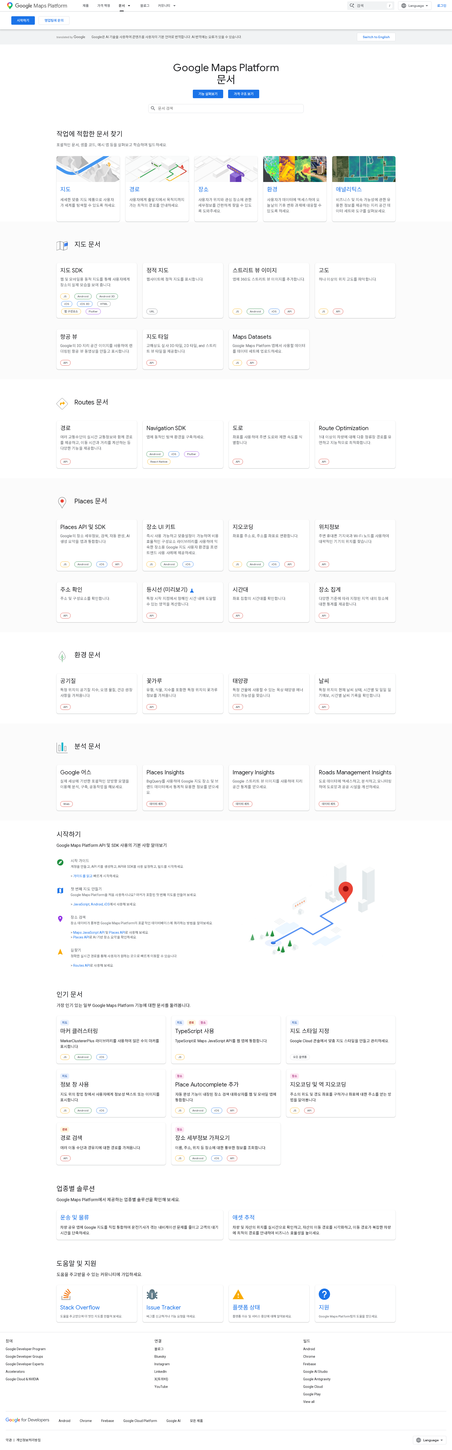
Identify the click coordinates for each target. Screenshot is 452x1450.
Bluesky (160, 1356)
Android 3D (107, 296)
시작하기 (23, 20)
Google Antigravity (317, 1379)
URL (151, 311)
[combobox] (370, 5)
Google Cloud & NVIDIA (22, 1379)
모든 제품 (196, 1421)
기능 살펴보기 (208, 94)
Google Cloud (313, 1387)
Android (83, 296)
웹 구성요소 (71, 311)
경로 (134, 189)
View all (309, 1402)
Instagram (162, 1364)
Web (66, 804)
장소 (203, 189)
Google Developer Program (26, 1349)
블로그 (144, 6)
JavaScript (81, 904)
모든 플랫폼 (300, 1057)
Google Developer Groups (24, 1356)
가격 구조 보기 (244, 94)
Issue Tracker (163, 1307)
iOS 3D (84, 304)
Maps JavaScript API (89, 932)
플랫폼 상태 (246, 1307)
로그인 (441, 6)
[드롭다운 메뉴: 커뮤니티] (176, 5)
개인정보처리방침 (28, 1440)
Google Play (312, 1394)
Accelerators (15, 1371)
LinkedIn (160, 1371)
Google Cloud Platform (140, 1421)
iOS (66, 304)
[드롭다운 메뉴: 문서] (130, 5)
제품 (86, 6)
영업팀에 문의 (54, 20)
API (289, 311)
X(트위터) (161, 1379)
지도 (65, 189)
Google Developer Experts (25, 1364)
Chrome (309, 1356)
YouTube (161, 1387)
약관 (9, 1440)
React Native (158, 461)
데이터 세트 (156, 804)
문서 (122, 6)
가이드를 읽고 (83, 876)
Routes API (81, 965)
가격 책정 (103, 6)
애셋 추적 (244, 1217)
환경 (272, 189)
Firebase (309, 1364)
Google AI (173, 1421)
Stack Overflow (80, 1307)
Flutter (93, 311)
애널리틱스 (349, 189)
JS (65, 296)
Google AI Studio (315, 1371)
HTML (104, 304)
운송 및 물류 (74, 1217)
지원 (324, 1307)
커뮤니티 (164, 6)
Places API (117, 932)
